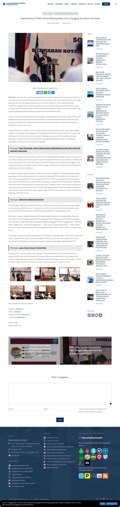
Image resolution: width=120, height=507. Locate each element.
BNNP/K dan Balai (52, 467)
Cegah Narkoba (17, 474)
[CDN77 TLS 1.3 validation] (81, 457)
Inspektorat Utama (53, 441)
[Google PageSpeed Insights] (99, 476)
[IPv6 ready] (81, 451)
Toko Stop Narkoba (18, 486)
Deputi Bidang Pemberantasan (56, 450)
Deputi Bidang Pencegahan (55, 444)
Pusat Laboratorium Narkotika (56, 464)
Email (46, 409)
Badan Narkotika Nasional (17, 440)
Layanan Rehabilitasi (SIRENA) (21, 477)
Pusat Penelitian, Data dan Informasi (58, 459)
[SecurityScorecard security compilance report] (90, 437)
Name (10, 409)
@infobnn (17, 312)
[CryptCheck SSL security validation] (93, 457)
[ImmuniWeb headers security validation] (81, 463)
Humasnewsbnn (20, 317)
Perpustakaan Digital (18, 480)
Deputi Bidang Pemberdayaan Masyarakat (60, 447)
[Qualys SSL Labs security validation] (99, 457)
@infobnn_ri (20, 309)
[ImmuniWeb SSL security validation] (87, 457)
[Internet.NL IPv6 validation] (93, 451)
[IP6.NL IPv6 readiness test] (87, 451)
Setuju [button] (102, 503)
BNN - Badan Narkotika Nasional (18, 499)
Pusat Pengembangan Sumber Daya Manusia (61, 462)
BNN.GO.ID (12, 97)
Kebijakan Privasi (112, 503)
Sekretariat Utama (52, 438)
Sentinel (36, 499)
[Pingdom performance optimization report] (87, 476)
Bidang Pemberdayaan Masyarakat (66, 13)
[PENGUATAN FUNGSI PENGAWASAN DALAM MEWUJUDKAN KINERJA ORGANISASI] (34, 351)
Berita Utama (48, 13)
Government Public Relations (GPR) (23, 483)
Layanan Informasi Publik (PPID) (22, 468)
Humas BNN (55, 23)
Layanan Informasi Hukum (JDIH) (22, 471)
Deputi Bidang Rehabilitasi (55, 453)
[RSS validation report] (105, 476)
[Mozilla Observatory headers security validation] (87, 463)
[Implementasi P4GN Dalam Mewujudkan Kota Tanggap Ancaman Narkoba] (21, 283)
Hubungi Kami (15, 455)
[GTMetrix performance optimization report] (81, 476)
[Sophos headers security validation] (105, 457)
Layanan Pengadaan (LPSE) (20, 465)
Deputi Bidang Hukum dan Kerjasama (59, 456)
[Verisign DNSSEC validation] (99, 451)
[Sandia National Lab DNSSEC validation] (105, 451)
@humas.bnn (26, 314)
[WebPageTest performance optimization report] (93, 476)
